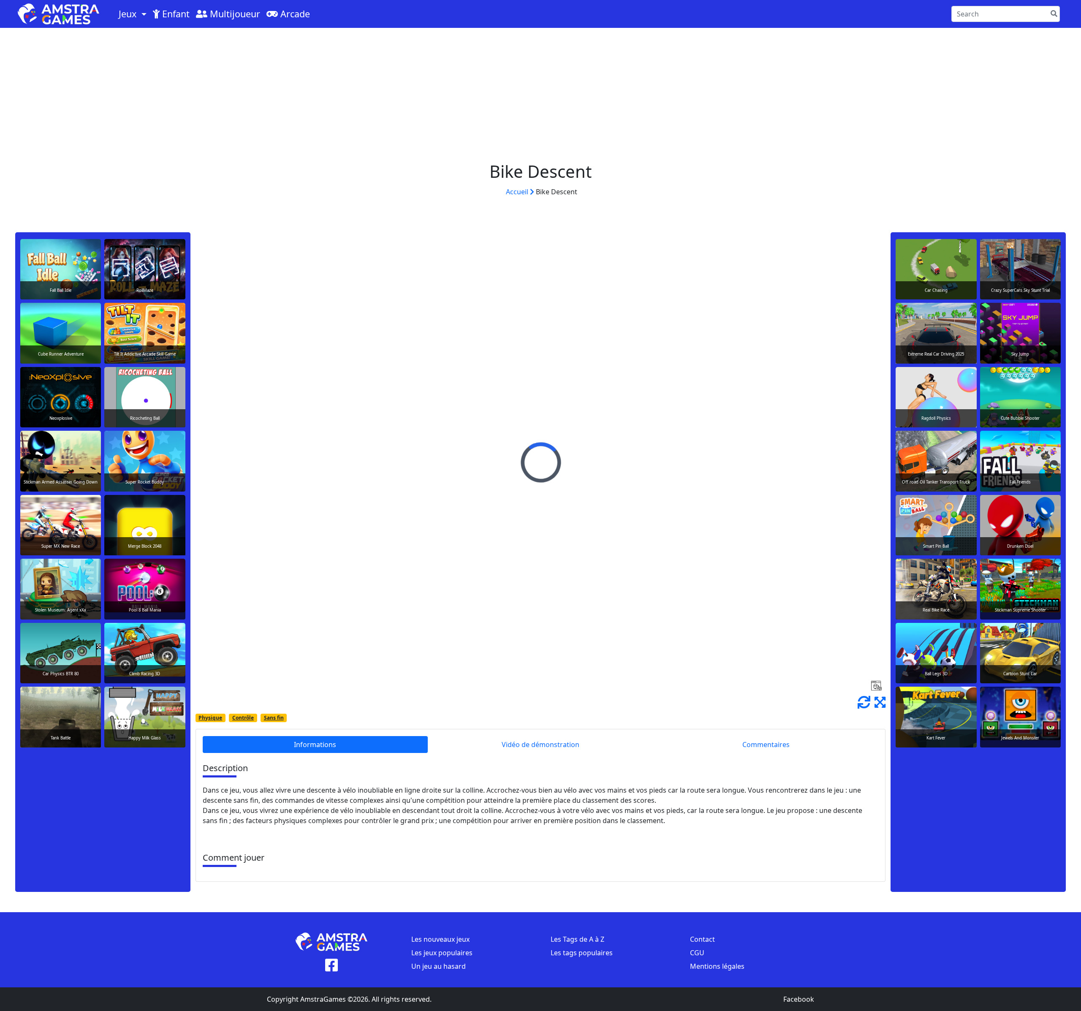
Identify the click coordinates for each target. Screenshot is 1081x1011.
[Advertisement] (540, 91)
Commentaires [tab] (766, 744)
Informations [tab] (315, 744)
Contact (702, 939)
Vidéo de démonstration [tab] (540, 744)
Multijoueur (233, 14)
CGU (697, 952)
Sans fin (274, 717)
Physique (210, 717)
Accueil (518, 191)
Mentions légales (717, 966)
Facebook (798, 999)
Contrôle (243, 717)
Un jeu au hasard (438, 966)
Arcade (294, 14)
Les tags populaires (582, 952)
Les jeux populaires (442, 952)
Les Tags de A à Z (577, 939)
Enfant (175, 14)
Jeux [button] (129, 14)
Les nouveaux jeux (440, 939)
